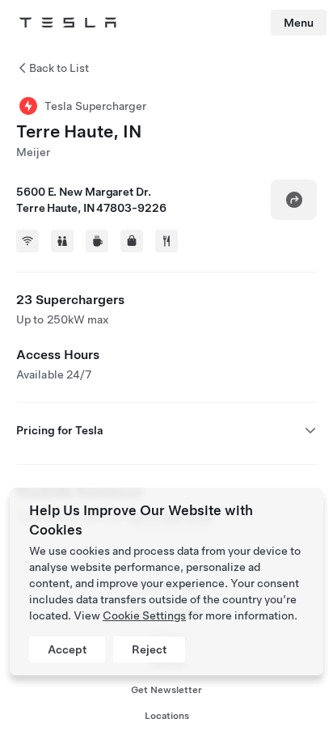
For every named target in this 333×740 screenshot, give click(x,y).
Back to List (59, 67)
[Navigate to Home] (67, 22)
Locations (167, 715)
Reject (149, 649)
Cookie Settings (144, 615)
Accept (67, 649)
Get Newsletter (166, 690)
